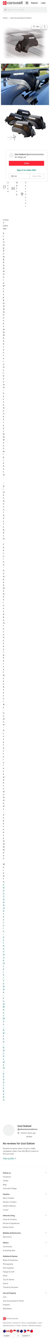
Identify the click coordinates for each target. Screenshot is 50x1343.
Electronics (7, 1237)
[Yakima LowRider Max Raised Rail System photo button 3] (25, 125)
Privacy (24, 1325)
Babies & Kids (8, 1227)
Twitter (5, 1181)
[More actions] (44, 26)
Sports (5, 1283)
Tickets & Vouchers (10, 1287)
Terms (18, 1325)
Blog (4, 1184)
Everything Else (9, 1250)
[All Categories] (27, 3)
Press (24, 1323)
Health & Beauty (9, 1206)
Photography (8, 1264)
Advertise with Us (9, 1325)
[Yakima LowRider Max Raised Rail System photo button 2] (25, 84)
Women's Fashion (10, 1202)
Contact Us (16, 1323)
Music (5, 1276)
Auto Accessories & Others (13, 1301)
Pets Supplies (8, 1268)
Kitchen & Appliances (11, 1223)
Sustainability (31, 1323)
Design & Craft (8, 1272)
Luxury (5, 1210)
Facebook (7, 1177)
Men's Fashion (8, 1198)
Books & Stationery (10, 1260)
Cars (5, 1297)
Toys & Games (8, 1279)
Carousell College (10, 1188)
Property (6, 1305)
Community (7, 1246)
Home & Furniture (10, 1219)
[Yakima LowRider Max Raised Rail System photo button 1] (25, 43)
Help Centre (7, 1323)
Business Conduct (35, 1325)
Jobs (39, 1323)
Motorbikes (7, 1309)
